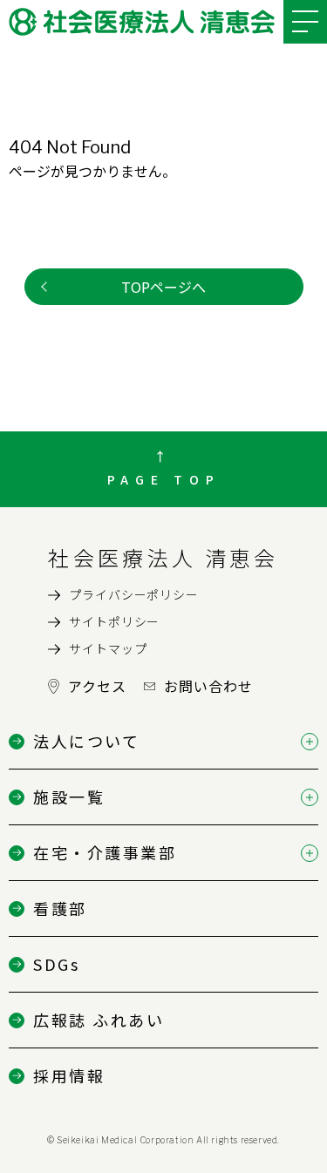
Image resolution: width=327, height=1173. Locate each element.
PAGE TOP (164, 479)
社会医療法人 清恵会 (163, 557)
